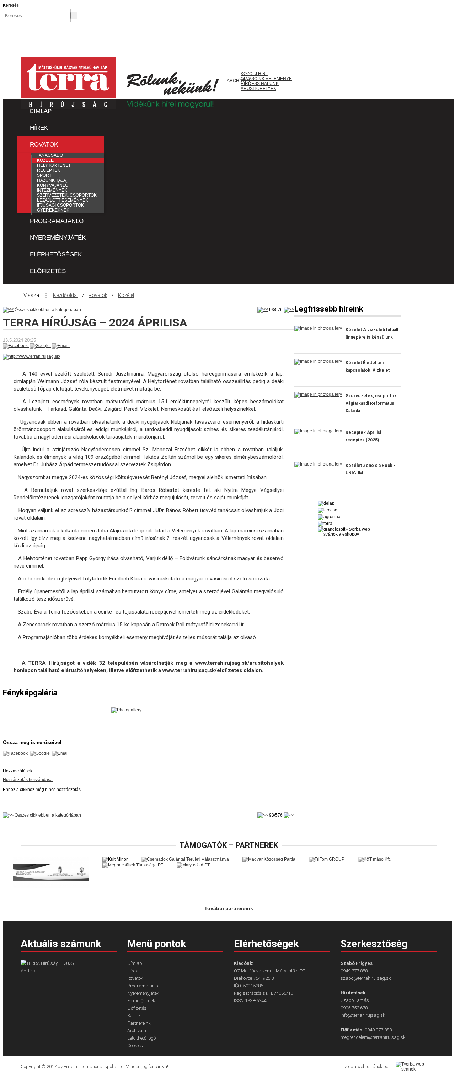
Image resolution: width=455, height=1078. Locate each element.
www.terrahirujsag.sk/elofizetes (202, 670)
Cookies (135, 1045)
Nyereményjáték (58, 237)
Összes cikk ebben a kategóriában (48, 309)
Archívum (136, 1030)
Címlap (41, 111)
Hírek (39, 127)
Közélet (126, 295)
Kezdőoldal (65, 295)
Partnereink (139, 1023)
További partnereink (228, 908)
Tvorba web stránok (362, 1066)
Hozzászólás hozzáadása (28, 779)
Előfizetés (48, 271)
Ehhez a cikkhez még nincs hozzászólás (42, 789)
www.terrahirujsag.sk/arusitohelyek (239, 663)
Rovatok (44, 144)
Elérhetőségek (56, 254)
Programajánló (57, 221)
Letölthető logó (141, 1038)
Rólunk (134, 1015)
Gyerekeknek (53, 210)
